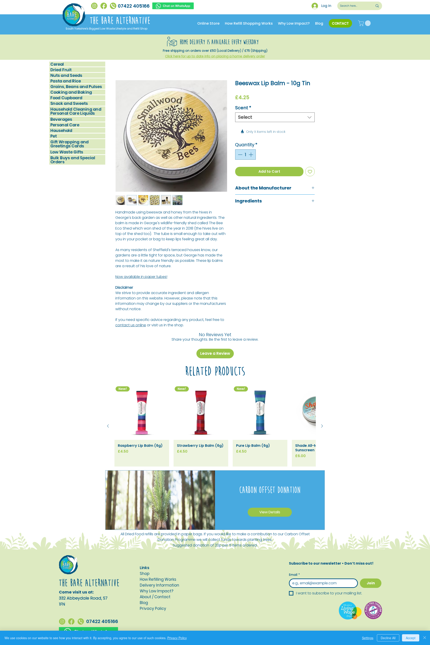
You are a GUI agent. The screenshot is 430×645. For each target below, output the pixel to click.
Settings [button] (367, 638)
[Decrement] (239, 141)
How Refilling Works (158, 554)
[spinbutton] (245, 141)
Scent (243, 108)
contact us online (130, 325)
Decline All (388, 638)
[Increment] (251, 141)
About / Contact (155, 571)
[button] (365, 23)
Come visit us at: (76, 566)
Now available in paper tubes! (141, 277)
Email (294, 549)
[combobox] (275, 118)
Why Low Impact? (156, 565)
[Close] (424, 637)
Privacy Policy (177, 638)
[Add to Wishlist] (310, 158)
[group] (215, 400)
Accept (410, 638)
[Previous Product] (108, 400)
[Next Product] (322, 400)
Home (120, 64)
